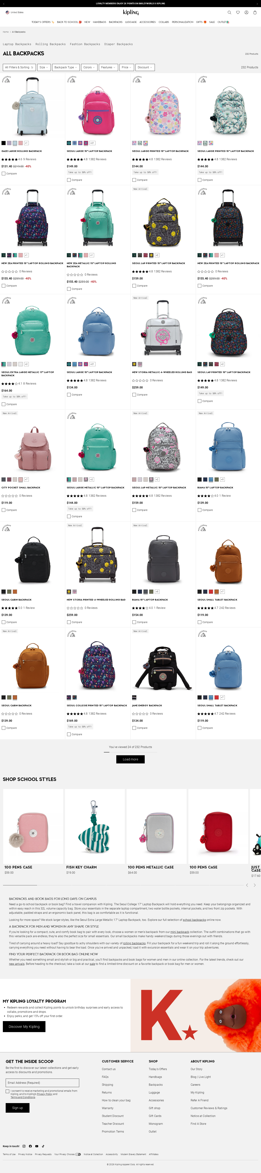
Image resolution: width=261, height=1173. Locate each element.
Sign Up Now (150, 613)
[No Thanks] (190, 552)
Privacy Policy (160, 600)
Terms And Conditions (154, 603)
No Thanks (179, 613)
